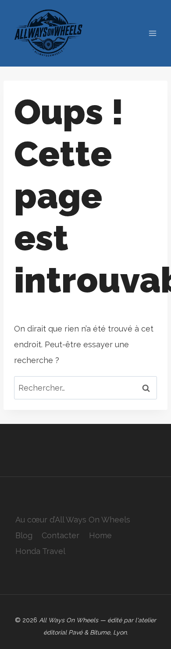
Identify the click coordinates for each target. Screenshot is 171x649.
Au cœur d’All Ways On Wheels (72, 519)
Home (100, 535)
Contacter (60, 535)
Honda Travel (40, 551)
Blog (23, 535)
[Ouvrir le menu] (152, 33)
